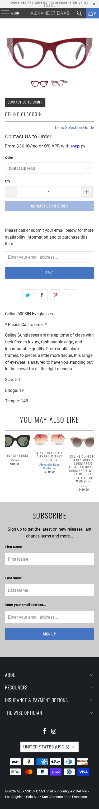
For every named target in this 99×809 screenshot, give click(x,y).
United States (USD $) (46, 746)
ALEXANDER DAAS (31, 791)
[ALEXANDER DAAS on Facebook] (45, 732)
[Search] (79, 13)
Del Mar (81, 791)
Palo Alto (32, 797)
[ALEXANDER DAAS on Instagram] (54, 732)
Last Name (13, 578)
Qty (7, 181)
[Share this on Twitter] (28, 295)
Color (9, 158)
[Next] (90, 53)
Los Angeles (14, 797)
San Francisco (76, 797)
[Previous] (9, 53)
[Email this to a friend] (69, 295)
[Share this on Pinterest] (55, 295)
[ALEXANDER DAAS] (49, 13)
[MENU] (2, 13)
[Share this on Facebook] (42, 295)
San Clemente (52, 797)
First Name (13, 547)
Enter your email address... (25, 605)
